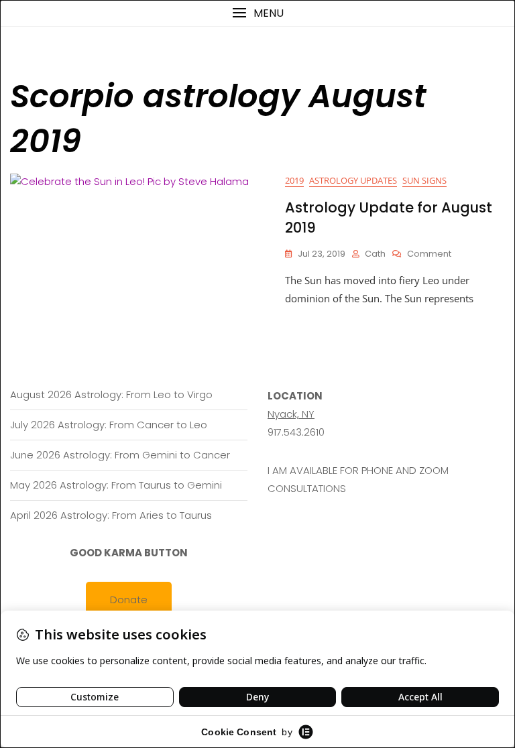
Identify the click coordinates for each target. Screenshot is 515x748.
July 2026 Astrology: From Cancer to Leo (108, 425)
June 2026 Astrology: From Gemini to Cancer (120, 455)
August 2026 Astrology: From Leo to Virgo (111, 394)
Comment (429, 254)
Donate (129, 600)
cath (375, 253)
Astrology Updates (353, 180)
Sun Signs (424, 180)
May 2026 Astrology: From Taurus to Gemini (116, 485)
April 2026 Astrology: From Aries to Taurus (111, 515)
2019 (294, 180)
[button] (257, 13)
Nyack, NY (291, 414)
